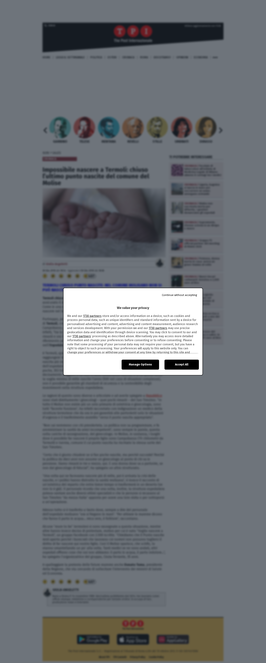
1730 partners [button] (92, 316)
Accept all (181, 364)
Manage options (140, 364)
